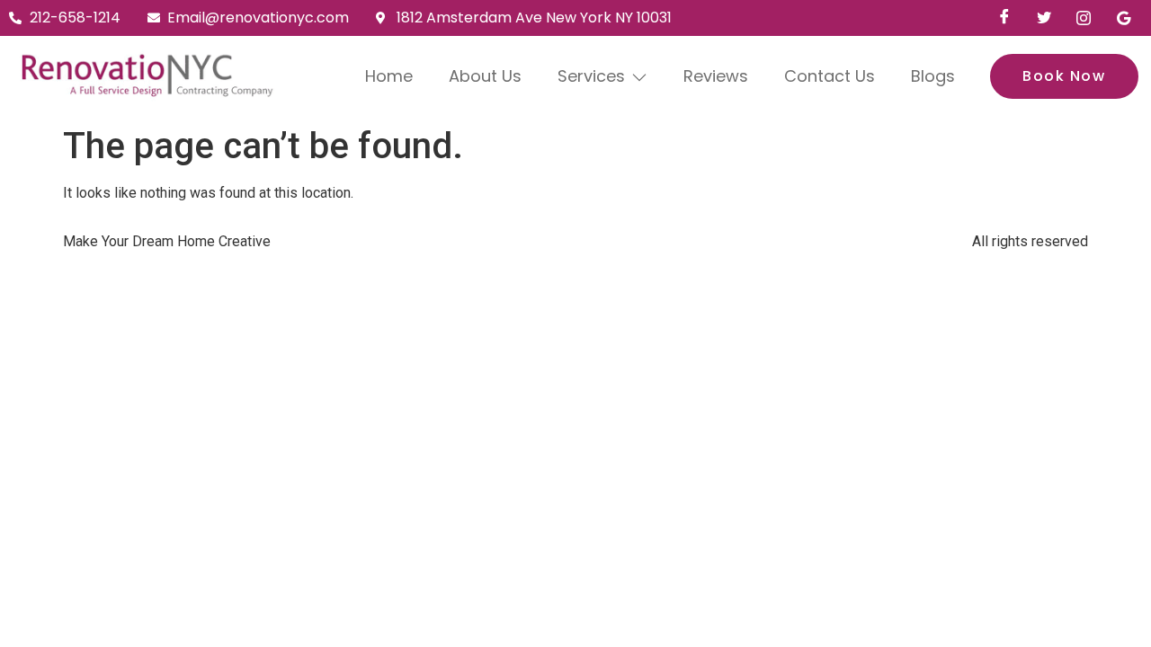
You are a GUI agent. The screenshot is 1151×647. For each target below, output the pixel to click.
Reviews (715, 76)
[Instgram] (1083, 17)
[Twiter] (1044, 17)
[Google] (1123, 17)
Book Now (1063, 76)
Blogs (933, 76)
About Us (485, 76)
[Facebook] (1004, 17)
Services (591, 76)
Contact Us (829, 76)
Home (389, 76)
